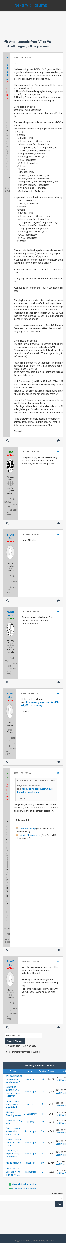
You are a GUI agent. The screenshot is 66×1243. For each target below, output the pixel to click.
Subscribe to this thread (24, 1188)
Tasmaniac (30, 1172)
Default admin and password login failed (13, 1104)
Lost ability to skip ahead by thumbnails (13, 1153)
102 (42, 1079)
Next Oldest (14, 1046)
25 (42, 1142)
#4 (58, 612)
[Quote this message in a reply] (58, 440)
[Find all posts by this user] (7, 440)
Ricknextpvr (31, 1079)
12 (42, 1091)
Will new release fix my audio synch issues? (14, 1079)
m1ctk (30, 1104)
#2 (58, 452)
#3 (58, 534)
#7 (58, 961)
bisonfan (30, 1162)
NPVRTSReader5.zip (30, 835)
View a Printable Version (24, 1184)
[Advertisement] (33, 22)
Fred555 (7, 68)
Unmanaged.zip (28, 828)
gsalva (30, 1122)
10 (42, 1122)
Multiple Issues (13, 1162)
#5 (58, 693)
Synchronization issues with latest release (14, 1131)
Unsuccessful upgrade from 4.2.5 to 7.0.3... (13, 1171)
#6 (58, 773)
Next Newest (28, 1046)
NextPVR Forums (30, 5)
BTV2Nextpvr (30, 1114)
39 (42, 1131)
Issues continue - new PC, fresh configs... (13, 1142)
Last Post (60, 1080)
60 (42, 1162)
